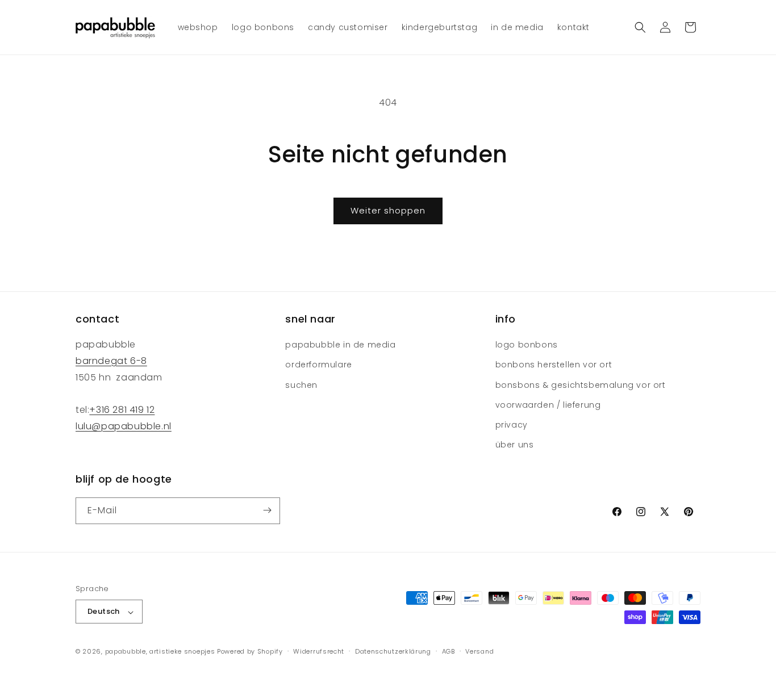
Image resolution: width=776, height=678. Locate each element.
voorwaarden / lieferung (548, 405)
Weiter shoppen (388, 210)
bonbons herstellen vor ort (553, 365)
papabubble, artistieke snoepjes (160, 651)
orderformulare (318, 365)
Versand (479, 651)
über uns (514, 445)
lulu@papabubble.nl (124, 426)
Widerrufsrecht (318, 651)
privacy (511, 424)
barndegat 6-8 (111, 360)
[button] (640, 27)
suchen (301, 385)
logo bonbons (526, 345)
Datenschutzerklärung (393, 651)
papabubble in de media (340, 345)
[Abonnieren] (267, 510)
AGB (448, 651)
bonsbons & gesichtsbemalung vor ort (580, 385)
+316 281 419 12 (122, 410)
